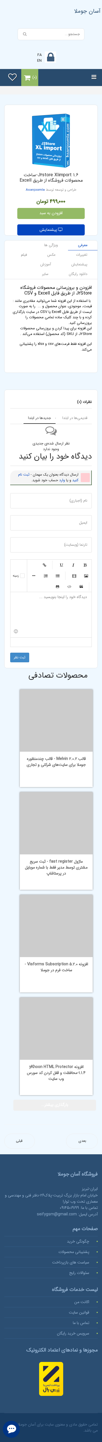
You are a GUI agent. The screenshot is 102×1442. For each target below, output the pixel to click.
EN (39, 61)
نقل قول (81, 586)
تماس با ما (81, 1323)
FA (39, 55)
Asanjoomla (35, 189)
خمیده (73, 565)
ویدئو (74, 576)
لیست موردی (57, 576)
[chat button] (11, 1429)
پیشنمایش (48, 230)
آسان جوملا (87, 11)
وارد (62, 480)
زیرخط (61, 565)
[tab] (82, 245)
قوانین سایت (79, 1312)
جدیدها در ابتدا (39, 418)
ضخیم (85, 565)
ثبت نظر (20, 657)
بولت (34, 576)
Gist (57, 586)
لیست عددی (45, 576)
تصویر (86, 576)
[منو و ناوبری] (94, 77)
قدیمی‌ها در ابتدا (74, 418)
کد (69, 586)
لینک (44, 565)
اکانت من (81, 1302)
